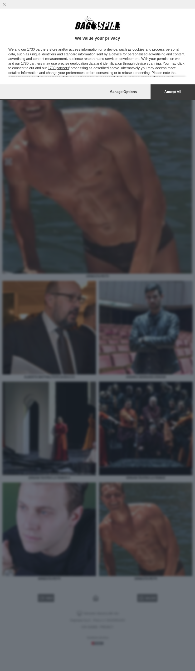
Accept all (172, 92)
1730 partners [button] (38, 49)
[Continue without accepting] (4, 4)
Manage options (123, 92)
